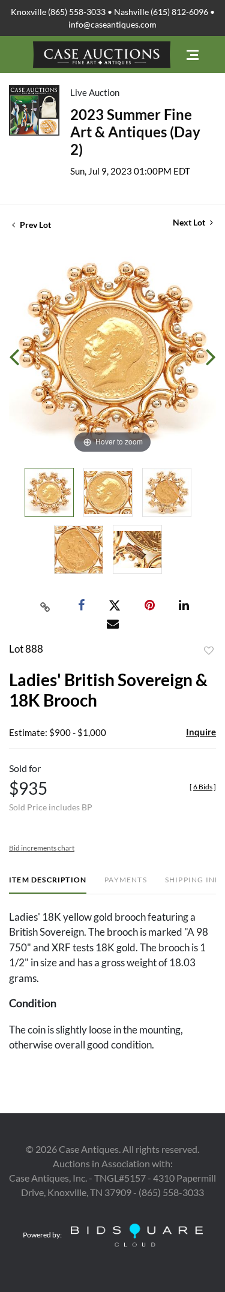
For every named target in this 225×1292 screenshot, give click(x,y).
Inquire (201, 731)
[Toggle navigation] (193, 55)
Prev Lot (34, 225)
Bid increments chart (41, 847)
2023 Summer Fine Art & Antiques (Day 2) (135, 132)
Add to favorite (209, 650)
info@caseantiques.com (112, 24)
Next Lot (190, 222)
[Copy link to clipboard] (45, 606)
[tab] (47, 884)
